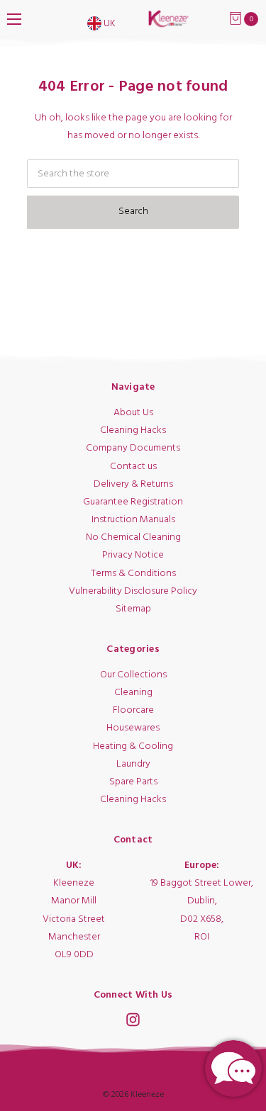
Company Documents (133, 448)
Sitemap (133, 609)
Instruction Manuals (133, 520)
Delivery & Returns (133, 484)
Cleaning (133, 692)
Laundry (133, 764)
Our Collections (133, 675)
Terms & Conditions (133, 573)
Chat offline (233, 1068)
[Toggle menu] (14, 19)
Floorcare (133, 710)
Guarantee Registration (133, 502)
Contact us (133, 466)
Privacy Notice (133, 555)
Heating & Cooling (133, 746)
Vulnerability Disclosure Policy (133, 591)
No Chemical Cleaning (133, 537)
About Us (133, 413)
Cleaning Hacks (133, 430)
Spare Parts (133, 782)
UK (108, 24)
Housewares (133, 728)
